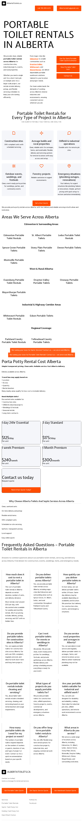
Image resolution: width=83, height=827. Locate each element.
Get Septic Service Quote (39, 790)
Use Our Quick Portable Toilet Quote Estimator (68, 59)
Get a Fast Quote (41, 203)
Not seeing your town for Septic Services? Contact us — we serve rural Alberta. (41, 350)
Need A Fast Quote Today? (21, 490)
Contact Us (68, 76)
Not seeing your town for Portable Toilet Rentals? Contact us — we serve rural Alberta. (41, 354)
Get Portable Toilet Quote (14, 790)
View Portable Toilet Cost (68, 68)
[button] (78, 13)
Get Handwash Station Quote (65, 790)
